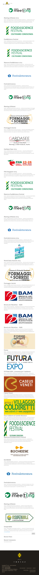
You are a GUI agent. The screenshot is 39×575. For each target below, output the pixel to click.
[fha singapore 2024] (19, 170)
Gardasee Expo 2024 (10, 149)
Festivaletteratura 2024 (11, 238)
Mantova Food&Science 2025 (13, 62)
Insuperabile (8, 526)
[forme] (19, 348)
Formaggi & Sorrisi (10, 128)
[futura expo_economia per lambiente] (19, 370)
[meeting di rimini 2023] (19, 105)
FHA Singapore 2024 (10, 172)
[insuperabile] (19, 525)
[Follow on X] (21, 562)
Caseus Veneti (8, 393)
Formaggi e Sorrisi (10, 283)
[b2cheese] (19, 458)
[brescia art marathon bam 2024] (19, 326)
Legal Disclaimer (33, 571)
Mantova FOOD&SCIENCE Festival (15, 437)
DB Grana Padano (33, 570)
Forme (6, 350)
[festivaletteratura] (19, 481)
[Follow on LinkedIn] (23, 562)
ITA (11, 3)
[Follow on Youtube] (17, 562)
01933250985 (7, 567)
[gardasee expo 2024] (19, 147)
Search (33, 533)
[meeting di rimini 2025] (19, 16)
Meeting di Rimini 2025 (11, 18)
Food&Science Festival (11, 39)
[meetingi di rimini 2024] (19, 215)
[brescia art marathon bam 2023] (19, 303)
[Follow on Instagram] (19, 562)
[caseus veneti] (19, 391)
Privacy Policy (26, 570)
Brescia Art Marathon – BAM (13, 305)
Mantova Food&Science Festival (14, 194)
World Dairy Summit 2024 (12, 260)
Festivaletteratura (10, 84)
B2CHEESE (7, 460)
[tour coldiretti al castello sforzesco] (19, 414)
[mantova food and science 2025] (19, 61)
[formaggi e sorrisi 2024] (19, 126)
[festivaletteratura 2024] (19, 236)
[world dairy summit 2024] (19, 259)
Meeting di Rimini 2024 (11, 217)
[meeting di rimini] (19, 502)
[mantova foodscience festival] (19, 435)
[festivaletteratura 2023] (19, 82)
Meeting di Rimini (9, 106)
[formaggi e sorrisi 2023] (19, 282)
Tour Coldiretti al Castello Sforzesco (15, 416)
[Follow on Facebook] (15, 562)
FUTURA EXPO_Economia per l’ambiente (17, 371)
